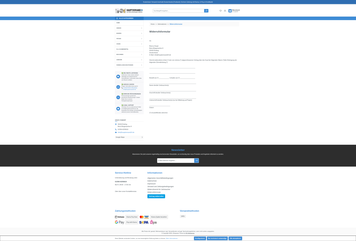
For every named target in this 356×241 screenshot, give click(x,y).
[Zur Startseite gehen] (129, 10)
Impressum (151, 184)
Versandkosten (172, 231)
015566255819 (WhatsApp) (130, 87)
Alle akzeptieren (235, 238)
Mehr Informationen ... (172, 238)
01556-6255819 (121, 182)
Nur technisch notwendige (217, 238)
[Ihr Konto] (225, 11)
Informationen (154, 173)
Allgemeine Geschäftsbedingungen (160, 178)
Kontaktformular (131, 191)
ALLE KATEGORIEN (126, 18)
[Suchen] (206, 11)
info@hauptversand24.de (129, 89)
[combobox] (178, 11)
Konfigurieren (200, 238)
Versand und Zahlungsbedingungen (160, 186)
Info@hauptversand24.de (126, 132)
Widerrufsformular (154, 192)
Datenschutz (152, 181)
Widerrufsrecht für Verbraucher (158, 189)
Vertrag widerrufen (156, 196)
